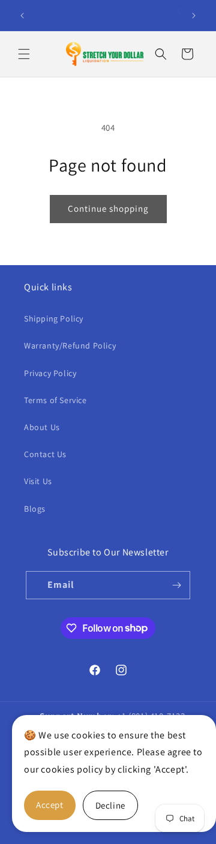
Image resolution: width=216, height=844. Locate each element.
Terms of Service (55, 400)
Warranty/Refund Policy (70, 345)
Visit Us (38, 481)
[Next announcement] (194, 15)
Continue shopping (108, 208)
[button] (24, 54)
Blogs (35, 508)
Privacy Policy (50, 373)
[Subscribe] (176, 585)
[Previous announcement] (22, 15)
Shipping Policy (53, 318)
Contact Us (45, 454)
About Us (42, 427)
